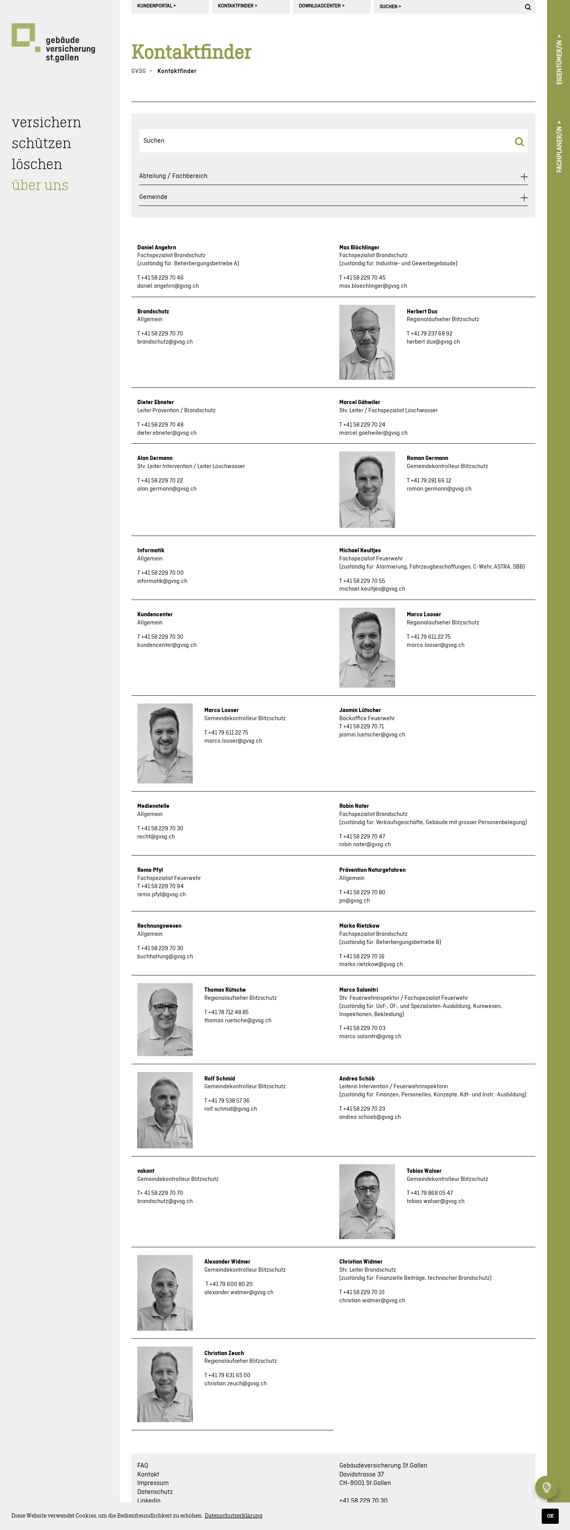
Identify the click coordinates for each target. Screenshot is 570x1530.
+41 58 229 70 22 (162, 481)
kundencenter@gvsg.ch (167, 645)
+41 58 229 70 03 (364, 1028)
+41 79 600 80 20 (231, 1284)
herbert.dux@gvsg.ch (433, 342)
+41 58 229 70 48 (162, 425)
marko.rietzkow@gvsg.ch (371, 964)
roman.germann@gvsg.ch (439, 489)
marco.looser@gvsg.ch (436, 645)
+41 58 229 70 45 (364, 278)
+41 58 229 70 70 (162, 334)
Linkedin (149, 1500)
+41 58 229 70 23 (364, 1109)
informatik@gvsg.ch (162, 581)
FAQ (142, 1465)
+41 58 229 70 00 (162, 573)
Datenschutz (155, 1492)
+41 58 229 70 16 (364, 957)
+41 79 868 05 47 (432, 1193)
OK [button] (550, 1516)
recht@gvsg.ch (156, 837)
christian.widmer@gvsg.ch (372, 1301)
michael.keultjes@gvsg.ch (372, 589)
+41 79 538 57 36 (229, 1101)
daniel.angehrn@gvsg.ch (168, 286)
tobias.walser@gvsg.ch (436, 1201)
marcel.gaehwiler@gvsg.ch (373, 433)
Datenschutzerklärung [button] (234, 1516)
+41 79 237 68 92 (432, 334)
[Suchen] (529, 7)
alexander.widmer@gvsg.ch (238, 1293)
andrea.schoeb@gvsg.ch (370, 1117)
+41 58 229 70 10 (364, 1293)
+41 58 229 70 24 (364, 425)
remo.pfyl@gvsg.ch (161, 895)
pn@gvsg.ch (354, 901)
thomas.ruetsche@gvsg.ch (237, 1021)
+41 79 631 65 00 (229, 1376)
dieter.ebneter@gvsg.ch (167, 433)
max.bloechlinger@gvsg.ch (373, 286)
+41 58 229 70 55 (364, 581)
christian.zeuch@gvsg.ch (235, 1384)
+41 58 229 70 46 (162, 278)
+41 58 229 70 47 (364, 837)
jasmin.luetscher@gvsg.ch (372, 735)
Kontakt (148, 1474)
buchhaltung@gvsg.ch (165, 957)
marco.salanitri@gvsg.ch (370, 1037)
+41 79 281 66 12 (431, 481)
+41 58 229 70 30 (162, 637)
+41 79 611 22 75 (431, 637)
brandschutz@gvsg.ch (165, 342)
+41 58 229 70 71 (363, 727)
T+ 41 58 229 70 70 (160, 1193)
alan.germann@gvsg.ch (167, 489)
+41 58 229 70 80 (364, 893)
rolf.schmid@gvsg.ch (230, 1109)
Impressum (153, 1483)
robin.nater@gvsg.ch (365, 845)
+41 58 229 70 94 (162, 886)
